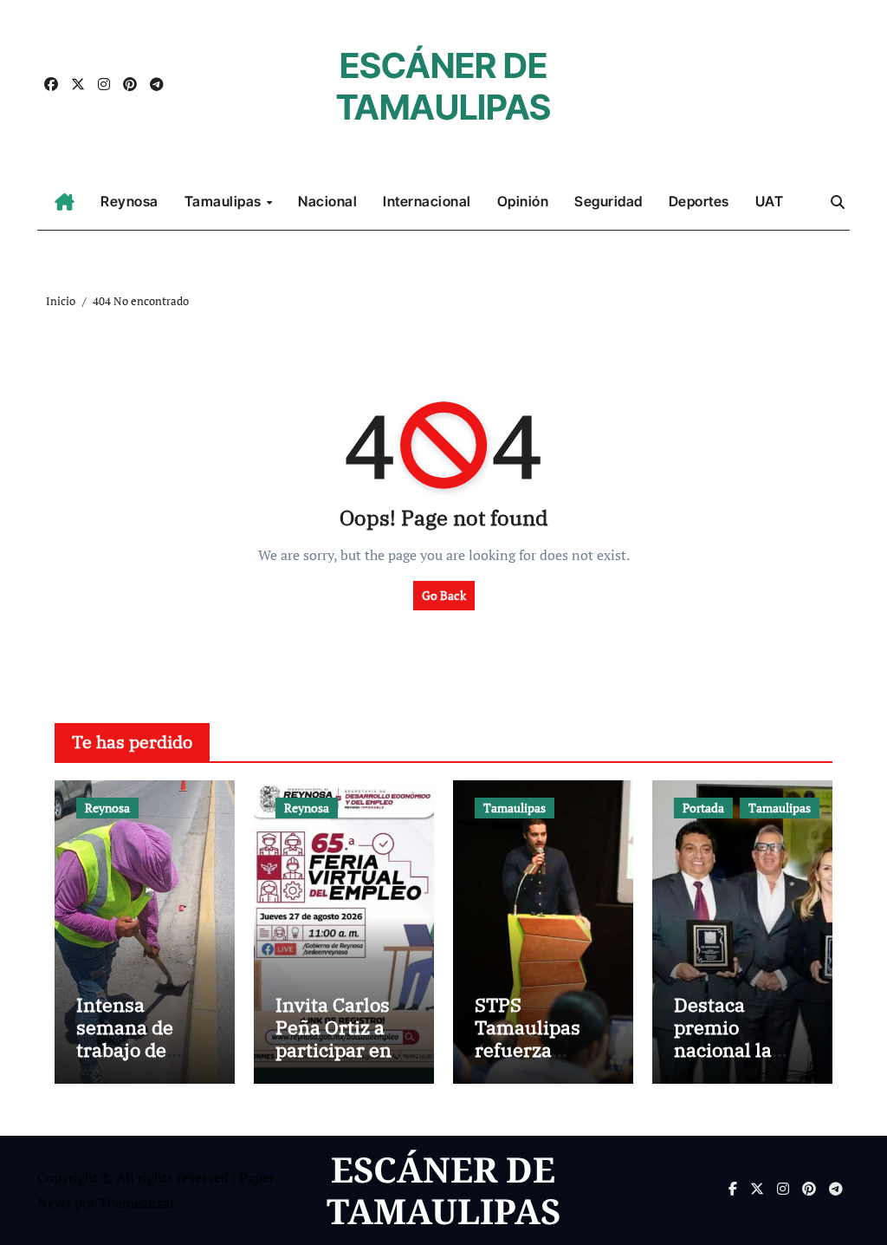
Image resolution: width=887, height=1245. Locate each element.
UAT (769, 201)
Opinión (523, 201)
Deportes (699, 201)
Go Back (444, 595)
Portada (703, 807)
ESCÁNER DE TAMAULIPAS (443, 86)
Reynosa (129, 201)
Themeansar (136, 1202)
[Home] (64, 202)
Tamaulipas (225, 201)
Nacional (327, 201)
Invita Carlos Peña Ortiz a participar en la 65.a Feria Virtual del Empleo (333, 1061)
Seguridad (608, 201)
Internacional (427, 201)
